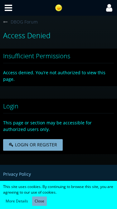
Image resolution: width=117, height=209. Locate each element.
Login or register (35, 145)
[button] (8, 8)
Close (39, 201)
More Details (17, 201)
